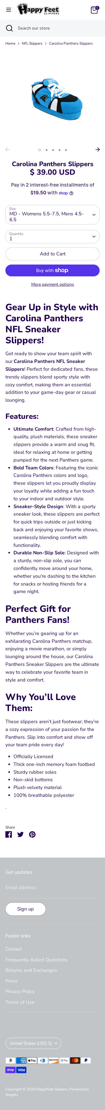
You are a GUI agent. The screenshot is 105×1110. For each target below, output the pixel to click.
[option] (52, 98)
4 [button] (59, 150)
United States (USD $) (31, 1043)
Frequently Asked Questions (36, 959)
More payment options (52, 284)
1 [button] (39, 150)
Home (10, 43)
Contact (13, 949)
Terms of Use (19, 1002)
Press (11, 981)
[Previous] (7, 149)
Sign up (25, 909)
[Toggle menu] (8, 9)
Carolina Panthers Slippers (71, 43)
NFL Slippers (32, 43)
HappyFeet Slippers (52, 1089)
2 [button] (46, 150)
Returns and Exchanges (31, 970)
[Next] (98, 149)
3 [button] (53, 150)
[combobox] (57, 28)
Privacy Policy (20, 991)
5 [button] (66, 150)
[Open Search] (9, 28)
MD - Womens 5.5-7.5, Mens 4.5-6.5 (46, 216)
